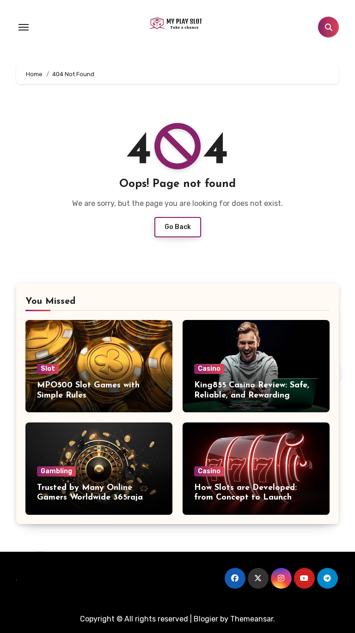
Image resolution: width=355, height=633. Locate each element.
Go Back (178, 227)
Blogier (206, 619)
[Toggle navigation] (23, 27)
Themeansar (251, 619)
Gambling (56, 471)
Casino (209, 369)
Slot (48, 369)
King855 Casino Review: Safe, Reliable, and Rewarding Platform (251, 395)
